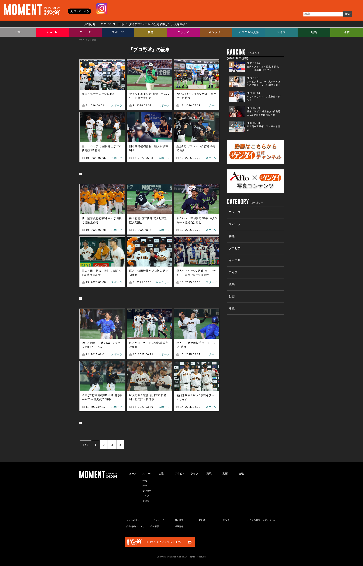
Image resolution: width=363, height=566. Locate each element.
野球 (145, 485)
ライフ (281, 32)
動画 (232, 296)
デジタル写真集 (248, 32)
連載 (347, 32)
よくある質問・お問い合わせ (261, 520)
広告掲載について (135, 526)
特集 (145, 480)
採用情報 (179, 526)
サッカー (147, 491)
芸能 (151, 32)
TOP (18, 32)
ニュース (85, 32)
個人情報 (179, 520)
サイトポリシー (134, 520)
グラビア (183, 32)
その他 (146, 501)
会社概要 (154, 526)
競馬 (314, 32)
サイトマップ (157, 520)
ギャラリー (216, 32)
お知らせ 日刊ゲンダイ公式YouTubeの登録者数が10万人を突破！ (134, 24)
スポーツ (118, 32)
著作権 (202, 520)
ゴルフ (146, 495)
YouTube (52, 32)
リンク (226, 520)
